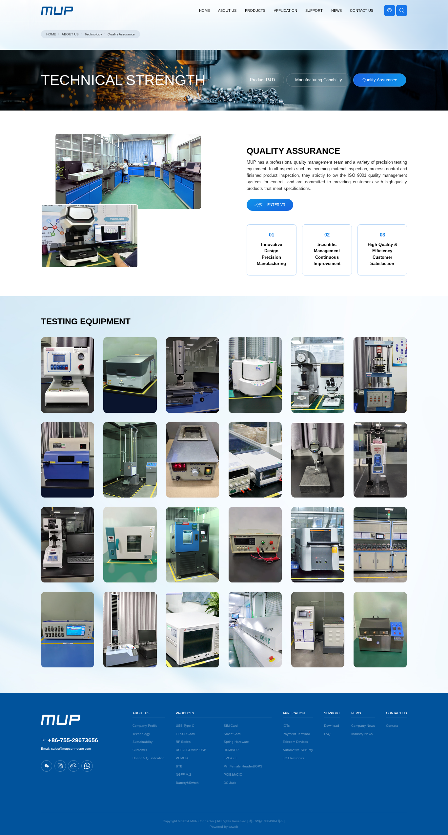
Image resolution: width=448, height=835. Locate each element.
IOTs (286, 725)
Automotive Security (298, 750)
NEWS (356, 713)
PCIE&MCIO (233, 774)
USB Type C (185, 725)
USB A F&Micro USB (191, 750)
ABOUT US (69, 34)
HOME (51, 34)
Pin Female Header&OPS (243, 766)
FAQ (327, 734)
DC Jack (230, 782)
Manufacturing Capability (318, 79)
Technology (93, 34)
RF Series (183, 741)
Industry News (362, 734)
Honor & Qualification (148, 758)
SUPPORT (332, 713)
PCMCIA (182, 758)
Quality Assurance (120, 34)
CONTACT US (396, 713)
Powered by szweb (224, 826)
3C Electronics (293, 758)
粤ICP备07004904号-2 (266, 821)
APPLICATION (294, 713)
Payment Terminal (296, 734)
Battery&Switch (187, 782)
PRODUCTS (185, 713)
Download (331, 725)
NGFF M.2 (183, 774)
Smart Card (232, 734)
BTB (179, 766)
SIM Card (231, 725)
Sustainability (142, 741)
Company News (363, 725)
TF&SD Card (185, 734)
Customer (139, 750)
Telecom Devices (295, 741)
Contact (392, 725)
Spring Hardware (236, 741)
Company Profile (144, 725)
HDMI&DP (231, 750)
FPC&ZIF (230, 758)
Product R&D (262, 79)
